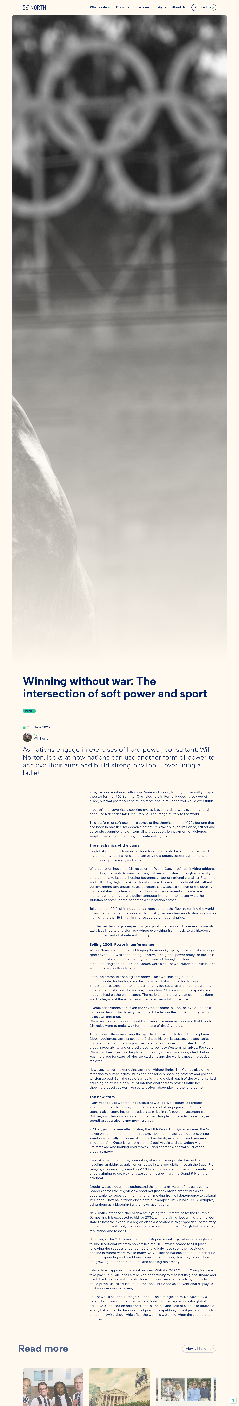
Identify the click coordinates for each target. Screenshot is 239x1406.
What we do (98, 7)
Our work (122, 7)
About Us (179, 7)
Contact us (203, 7)
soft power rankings (122, 1102)
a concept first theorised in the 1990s (165, 822)
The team (142, 7)
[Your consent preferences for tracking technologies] (233, 1400)
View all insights (198, 1348)
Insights (160, 7)
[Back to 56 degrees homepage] (34, 7)
